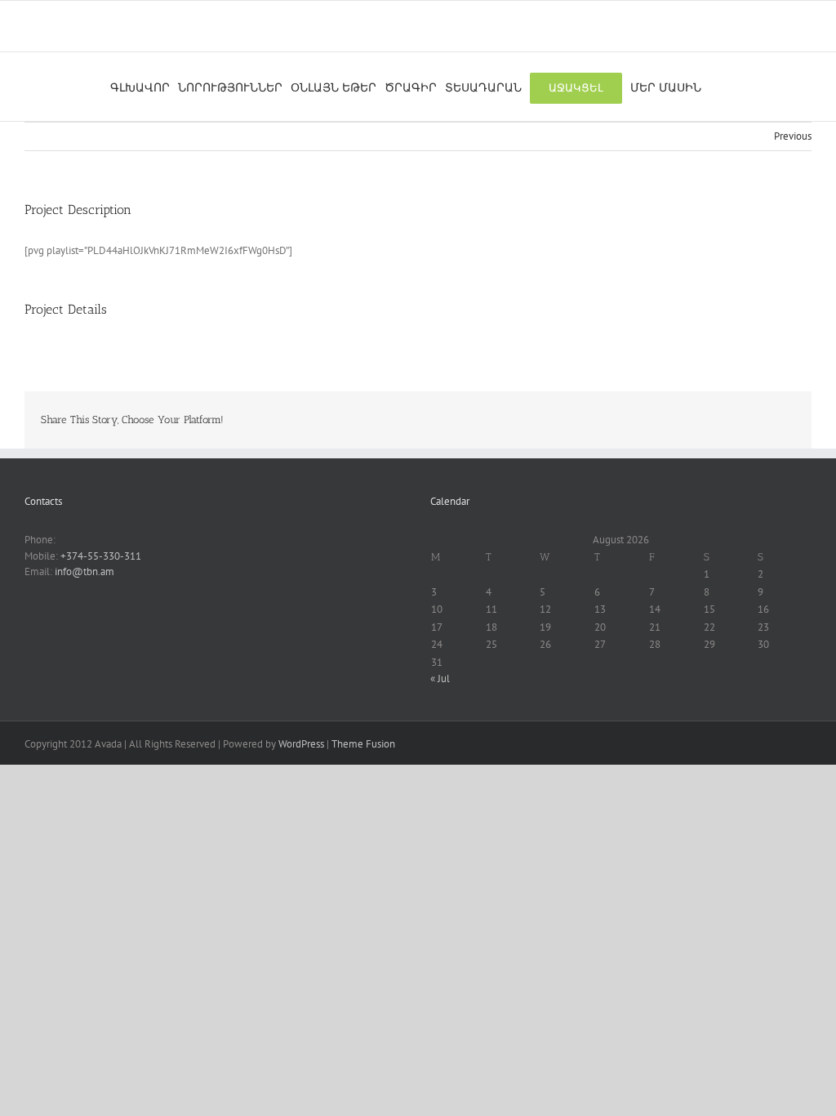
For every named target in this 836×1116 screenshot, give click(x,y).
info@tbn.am (84, 571)
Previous (793, 136)
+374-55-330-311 (100, 556)
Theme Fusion (363, 744)
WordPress (301, 744)
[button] (713, 86)
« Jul (440, 678)
